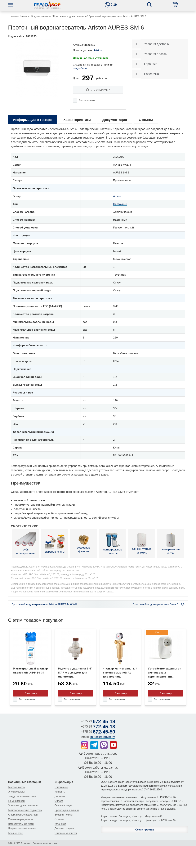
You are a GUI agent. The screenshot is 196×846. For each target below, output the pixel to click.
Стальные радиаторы (20, 819)
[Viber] (104, 745)
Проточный (120, 203)
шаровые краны (55, 551)
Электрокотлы (16, 791)
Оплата (59, 800)
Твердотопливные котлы (22, 796)
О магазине (61, 787)
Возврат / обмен (64, 814)
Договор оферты (64, 828)
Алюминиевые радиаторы (23, 814)
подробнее (80, 68)
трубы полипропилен (25, 551)
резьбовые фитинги (83, 549)
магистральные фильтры (112, 551)
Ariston (98, 50)
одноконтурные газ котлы (141, 550)
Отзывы (59, 819)
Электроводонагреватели (23, 805)
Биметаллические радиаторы (25, 810)
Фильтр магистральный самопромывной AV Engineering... (120, 672)
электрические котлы (171, 551)
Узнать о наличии (98, 89)
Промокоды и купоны (67, 810)
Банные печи (15, 833)
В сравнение (87, 100)
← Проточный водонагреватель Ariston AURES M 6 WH (42, 604)
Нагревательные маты (21, 823)
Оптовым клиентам (66, 833)
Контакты (60, 791)
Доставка (60, 796)
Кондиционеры (16, 800)
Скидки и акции (63, 805)
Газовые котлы (16, 787)
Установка (60, 823)
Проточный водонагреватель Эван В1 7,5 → (160, 604)
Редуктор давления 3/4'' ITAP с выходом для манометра (75, 672)
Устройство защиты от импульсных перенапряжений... (164, 672)
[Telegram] (94, 745)
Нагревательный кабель (22, 828)
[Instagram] (84, 745)
